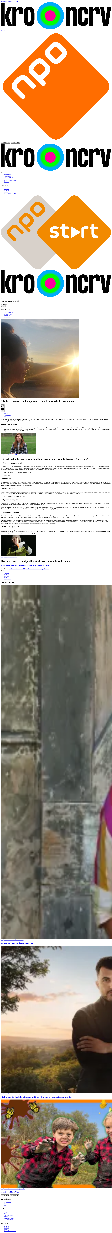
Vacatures (6, 1205)
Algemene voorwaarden (10, 1215)
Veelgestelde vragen (9, 1218)
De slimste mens (8, 314)
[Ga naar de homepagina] (56, 29)
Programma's (7, 415)
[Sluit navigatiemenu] (1, 172)
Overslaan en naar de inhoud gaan (9, 1)
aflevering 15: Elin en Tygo (10, 1192)
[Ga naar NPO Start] (56, 269)
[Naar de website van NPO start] (56, 141)
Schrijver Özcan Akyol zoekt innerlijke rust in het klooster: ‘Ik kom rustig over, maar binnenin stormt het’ (36, 1097)
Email (5, 577)
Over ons (6, 1204)
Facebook (6, 573)
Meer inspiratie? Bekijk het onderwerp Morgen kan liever (25, 565)
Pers (5, 1213)
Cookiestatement (8, 1219)
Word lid (3, 30)
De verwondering (12, 940)
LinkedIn (6, 576)
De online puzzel (8, 312)
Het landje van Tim (13, 1189)
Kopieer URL (7, 579)
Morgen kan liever (37, 569)
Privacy (6, 1216)
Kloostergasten (12, 1094)
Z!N (5, 416)
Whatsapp (6, 574)
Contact (6, 1212)
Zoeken (3, 304)
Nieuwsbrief (7, 317)
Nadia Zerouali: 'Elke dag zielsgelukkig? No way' (17, 943)
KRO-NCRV (7, 413)
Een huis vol (7, 315)
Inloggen (13, 142)
